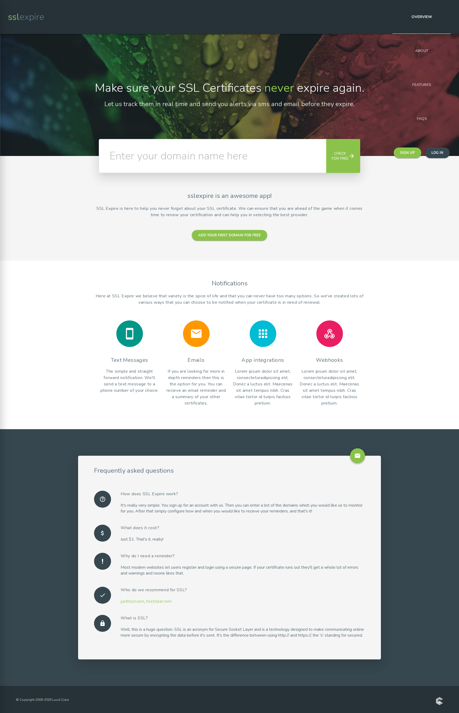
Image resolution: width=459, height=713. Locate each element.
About (421, 50)
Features (421, 84)
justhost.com (132, 601)
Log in (437, 152)
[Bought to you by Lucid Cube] (439, 702)
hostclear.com (159, 601)
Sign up (407, 152)
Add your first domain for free (229, 235)
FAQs (422, 118)
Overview (421, 16)
